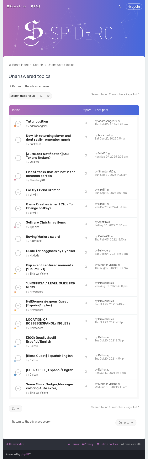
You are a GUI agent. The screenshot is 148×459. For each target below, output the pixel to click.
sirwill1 (34, 194)
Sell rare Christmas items (46, 222)
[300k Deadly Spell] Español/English (41, 339)
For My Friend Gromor (43, 190)
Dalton (34, 346)
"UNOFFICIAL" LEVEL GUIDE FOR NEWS (50, 285)
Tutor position (37, 121)
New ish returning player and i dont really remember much (49, 137)
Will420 (34, 162)
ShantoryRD (37, 180)
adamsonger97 (39, 126)
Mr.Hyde (34, 255)
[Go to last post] (119, 121)
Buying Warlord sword (43, 237)
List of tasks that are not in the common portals (50, 174)
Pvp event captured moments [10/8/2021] (49, 267)
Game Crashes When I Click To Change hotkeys (49, 206)
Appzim (34, 227)
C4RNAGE (36, 241)
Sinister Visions (39, 273)
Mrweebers (36, 291)
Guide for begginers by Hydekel (50, 251)
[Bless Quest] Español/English (49, 356)
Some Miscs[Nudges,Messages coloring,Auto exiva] (50, 386)
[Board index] (74, 33)
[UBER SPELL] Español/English (49, 370)
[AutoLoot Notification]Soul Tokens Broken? (47, 156)
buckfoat (35, 144)
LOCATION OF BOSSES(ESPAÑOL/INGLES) (48, 321)
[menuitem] (35, 6)
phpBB (25, 454)
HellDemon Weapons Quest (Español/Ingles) (47, 303)
